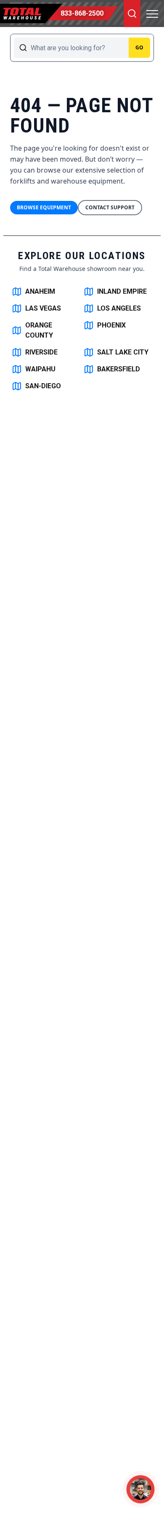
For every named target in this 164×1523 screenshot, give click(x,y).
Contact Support (110, 207)
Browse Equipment (44, 207)
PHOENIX (111, 325)
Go (139, 47)
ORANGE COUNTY (39, 330)
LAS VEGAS (43, 308)
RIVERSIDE (41, 352)
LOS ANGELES (119, 308)
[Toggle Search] (132, 13)
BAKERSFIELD (118, 369)
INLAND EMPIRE (122, 291)
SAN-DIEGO (43, 386)
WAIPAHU (40, 369)
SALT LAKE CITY (122, 352)
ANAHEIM (40, 291)
